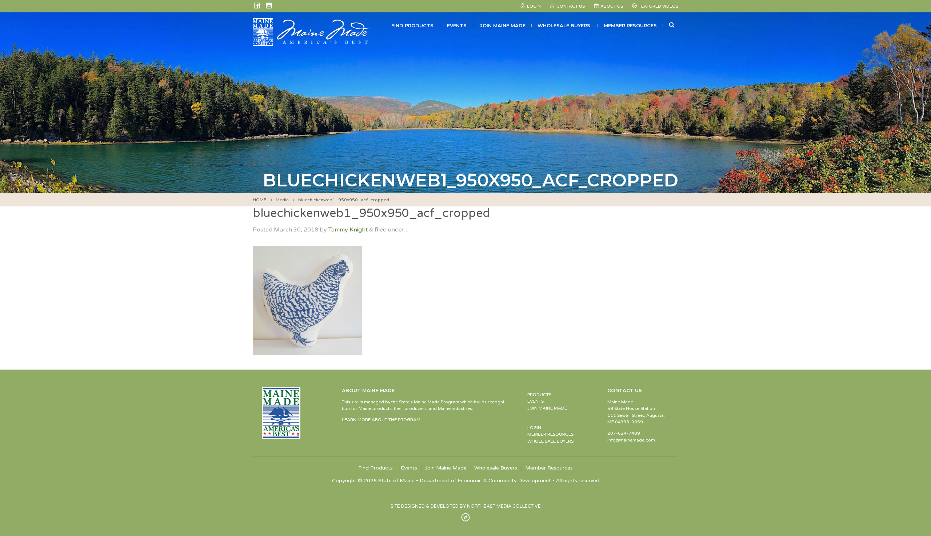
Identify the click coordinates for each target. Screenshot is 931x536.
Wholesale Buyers (564, 25)
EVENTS (535, 401)
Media (282, 199)
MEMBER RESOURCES (550, 434)
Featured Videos (658, 6)
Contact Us (570, 6)
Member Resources (630, 25)
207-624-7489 (623, 433)
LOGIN (534, 427)
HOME (259, 199)
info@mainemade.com (631, 440)
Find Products (412, 25)
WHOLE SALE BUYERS (550, 441)
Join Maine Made (503, 25)
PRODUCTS (539, 394)
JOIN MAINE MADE (547, 408)
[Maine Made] (312, 42)
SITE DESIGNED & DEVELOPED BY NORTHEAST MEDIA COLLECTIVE (466, 506)
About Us (611, 6)
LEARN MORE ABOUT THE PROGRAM (381, 419)
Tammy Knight (348, 229)
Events (457, 25)
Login (534, 6)
